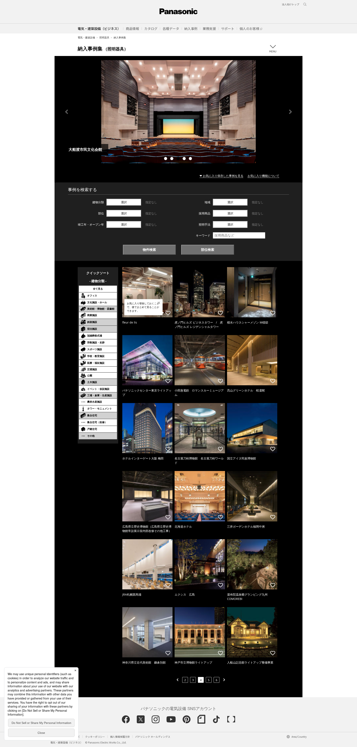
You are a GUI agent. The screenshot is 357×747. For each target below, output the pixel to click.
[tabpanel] (178, 111)
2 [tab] (172, 159)
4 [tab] (185, 159)
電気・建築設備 (86, 37)
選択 (124, 202)
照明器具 (104, 37)
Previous (66, 112)
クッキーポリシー (95, 736)
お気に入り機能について (263, 176)
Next (290, 112)
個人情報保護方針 (120, 736)
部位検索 (207, 249)
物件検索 (149, 249)
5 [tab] (191, 159)
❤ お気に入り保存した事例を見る (221, 176)
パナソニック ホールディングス (152, 736)
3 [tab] (178, 159)
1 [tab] (166, 159)
